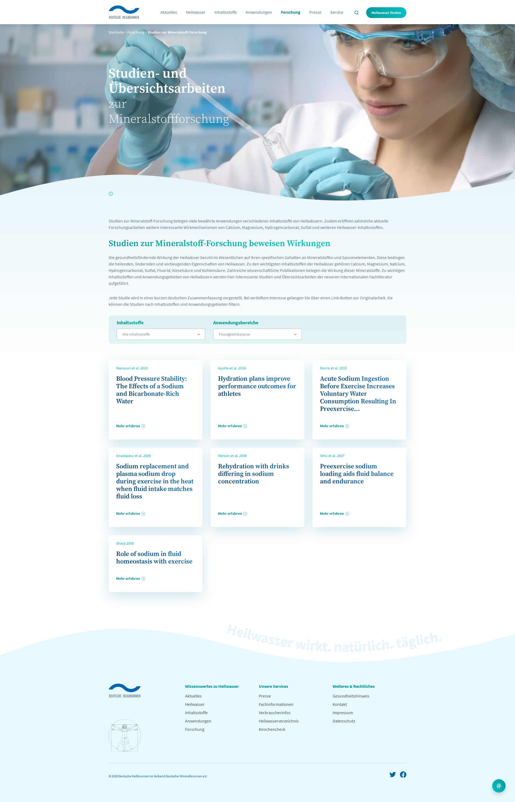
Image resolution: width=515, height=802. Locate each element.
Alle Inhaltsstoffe (136, 334)
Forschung (290, 12)
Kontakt (340, 704)
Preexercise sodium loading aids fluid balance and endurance (356, 473)
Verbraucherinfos (274, 712)
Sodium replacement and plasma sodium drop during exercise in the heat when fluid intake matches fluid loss (154, 481)
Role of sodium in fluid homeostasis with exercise (154, 558)
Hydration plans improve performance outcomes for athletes (257, 386)
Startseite (116, 32)
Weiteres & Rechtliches (354, 686)
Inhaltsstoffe (225, 12)
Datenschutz (344, 721)
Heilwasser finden (386, 12)
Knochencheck (272, 729)
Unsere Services (273, 686)
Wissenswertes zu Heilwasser (212, 686)
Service (336, 12)
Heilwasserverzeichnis (279, 721)
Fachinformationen (276, 704)
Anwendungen (259, 12)
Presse (315, 12)
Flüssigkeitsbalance (234, 334)
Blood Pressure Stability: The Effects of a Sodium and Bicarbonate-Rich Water (151, 390)
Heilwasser (195, 12)
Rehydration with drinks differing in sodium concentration (253, 473)
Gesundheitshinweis (351, 696)
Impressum (343, 712)
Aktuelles (168, 12)
